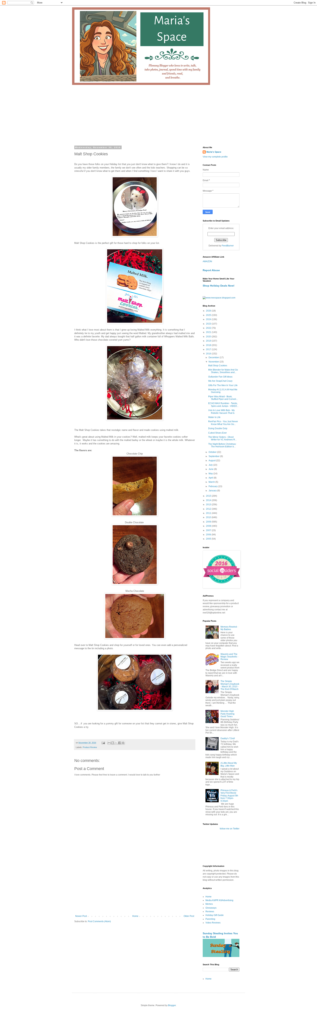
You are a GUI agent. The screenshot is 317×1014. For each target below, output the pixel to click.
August (212, 460)
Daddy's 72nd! (228, 738)
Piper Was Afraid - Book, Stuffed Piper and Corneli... (223, 397)
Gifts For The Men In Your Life (223, 385)
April (211, 477)
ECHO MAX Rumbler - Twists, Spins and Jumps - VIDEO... (223, 404)
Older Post (189, 916)
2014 (209, 500)
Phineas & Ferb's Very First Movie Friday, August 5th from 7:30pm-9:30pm (229, 795)
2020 (209, 336)
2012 (209, 509)
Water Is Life (214, 417)
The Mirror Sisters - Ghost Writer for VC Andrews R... (222, 438)
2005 (209, 539)
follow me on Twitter (229, 828)
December (214, 357)
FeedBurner (228, 245)
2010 (209, 517)
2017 (209, 349)
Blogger (172, 1005)
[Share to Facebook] (119, 743)
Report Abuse (211, 270)
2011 (209, 513)
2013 (209, 504)
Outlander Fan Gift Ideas (220, 376)
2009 (209, 521)
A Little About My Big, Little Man (229, 764)
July (211, 465)
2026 (209, 310)
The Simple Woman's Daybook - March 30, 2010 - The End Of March (230, 685)
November (214, 361)
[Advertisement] (158, 112)
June (211, 469)
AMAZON (207, 261)
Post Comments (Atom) (99, 921)
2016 (209, 353)
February (213, 486)
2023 (209, 323)
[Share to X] (116, 743)
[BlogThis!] (112, 743)
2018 (209, 345)
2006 (209, 534)
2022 (209, 328)
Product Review (90, 747)
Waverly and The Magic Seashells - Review (229, 657)
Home (135, 916)
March (212, 482)
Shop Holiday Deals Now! (218, 285)
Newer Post (81, 916)
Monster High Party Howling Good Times (227, 714)
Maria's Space (213, 152)
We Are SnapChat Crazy (220, 381)
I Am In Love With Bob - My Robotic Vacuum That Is (221, 411)
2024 (209, 319)
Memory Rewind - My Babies (229, 628)
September (214, 456)
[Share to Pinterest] (123, 743)
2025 (209, 315)
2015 (209, 496)
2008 (209, 526)
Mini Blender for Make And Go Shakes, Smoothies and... (223, 371)
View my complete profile (215, 156)
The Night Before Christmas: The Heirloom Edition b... (222, 445)
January (213, 490)
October (213, 452)
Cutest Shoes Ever (217, 433)
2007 (209, 530)
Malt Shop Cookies (217, 365)
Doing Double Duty (217, 428)
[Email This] (109, 743)
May (211, 473)
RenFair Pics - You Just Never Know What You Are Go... (223, 422)
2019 (209, 341)
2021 (209, 332)
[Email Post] (103, 743)
